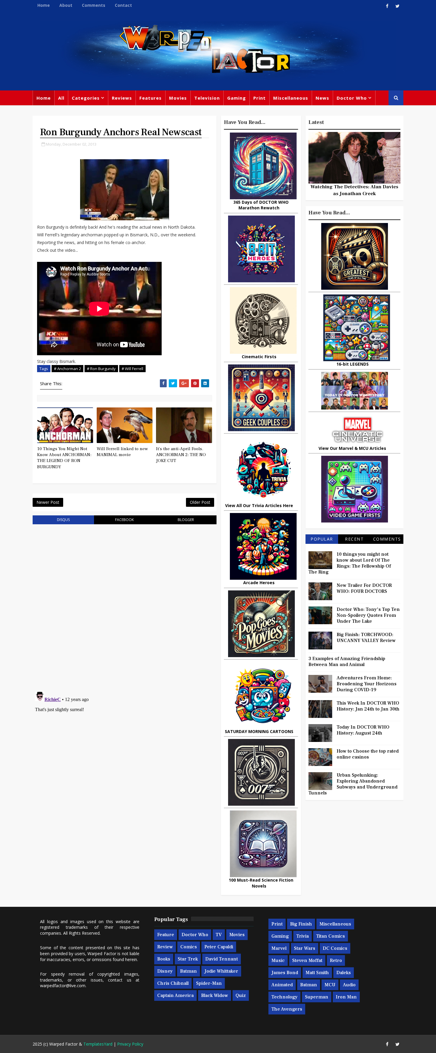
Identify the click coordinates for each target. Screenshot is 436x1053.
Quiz (240, 995)
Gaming (236, 98)
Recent (354, 539)
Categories (86, 98)
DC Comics (335, 948)
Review (165, 947)
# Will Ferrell (132, 368)
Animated (282, 985)
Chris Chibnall (173, 983)
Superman (316, 997)
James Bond (284, 973)
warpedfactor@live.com (62, 985)
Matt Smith (317, 973)
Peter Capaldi (218, 947)
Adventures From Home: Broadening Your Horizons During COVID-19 (367, 684)
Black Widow (214, 995)
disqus (63, 519)
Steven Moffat (307, 960)
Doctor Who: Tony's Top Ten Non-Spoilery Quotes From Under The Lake (368, 615)
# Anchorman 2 (67, 368)
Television (207, 98)
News (322, 98)
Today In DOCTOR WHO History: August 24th (363, 730)
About (65, 5)
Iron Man (346, 997)
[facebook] (387, 5)
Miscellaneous (290, 98)
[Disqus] (125, 604)
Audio (349, 985)
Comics (188, 947)
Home (43, 5)
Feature (165, 935)
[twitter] (397, 5)
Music (278, 960)
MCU (329, 985)
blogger (186, 519)
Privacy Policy (130, 1044)
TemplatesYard (97, 1044)
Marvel (279, 948)
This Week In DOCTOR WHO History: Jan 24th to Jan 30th (368, 706)
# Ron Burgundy (101, 368)
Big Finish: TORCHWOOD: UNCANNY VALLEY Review (366, 637)
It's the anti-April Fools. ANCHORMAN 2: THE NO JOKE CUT (181, 455)
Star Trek (188, 959)
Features (150, 98)
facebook (124, 519)
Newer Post (47, 502)
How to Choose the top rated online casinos (368, 754)
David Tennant (221, 959)
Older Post (200, 502)
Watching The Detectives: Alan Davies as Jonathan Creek (354, 190)
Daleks (343, 973)
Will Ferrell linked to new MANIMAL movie (122, 452)
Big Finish (301, 924)
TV (219, 935)
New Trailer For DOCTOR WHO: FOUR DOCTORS (364, 588)
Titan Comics (330, 936)
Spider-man (209, 983)
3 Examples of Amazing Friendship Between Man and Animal (346, 662)
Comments (93, 5)
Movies (178, 98)
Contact (123, 5)
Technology (284, 997)
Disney (165, 971)
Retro (336, 960)
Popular (322, 539)
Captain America (175, 995)
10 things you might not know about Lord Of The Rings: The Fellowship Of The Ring (349, 563)
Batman (188, 971)
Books (163, 959)
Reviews (122, 98)
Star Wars (304, 948)
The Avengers (286, 1009)
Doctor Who (352, 98)
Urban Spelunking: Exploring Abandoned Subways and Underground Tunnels (352, 784)
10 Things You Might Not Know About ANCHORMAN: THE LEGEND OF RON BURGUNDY (64, 458)
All (61, 98)
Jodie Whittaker (221, 971)
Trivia (302, 936)
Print (259, 98)
